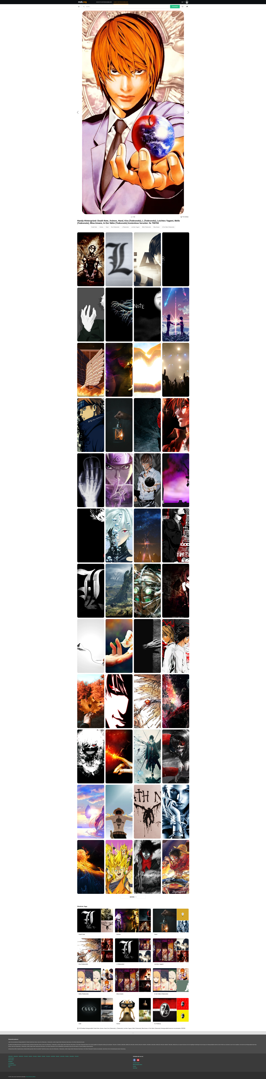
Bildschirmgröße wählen (137, 1064)
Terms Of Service (29, 1076)
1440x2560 (53, 1056)
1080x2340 (21, 1056)
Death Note (94, 227)
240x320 (30, 1056)
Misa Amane (156, 227)
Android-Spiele (11, 1058)
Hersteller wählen (136, 1062)
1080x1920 (10, 1056)
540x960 (67, 1056)
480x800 (39, 1056)
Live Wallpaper (11, 1063)
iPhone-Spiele (11, 1059)
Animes (101, 227)
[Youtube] (138, 1061)
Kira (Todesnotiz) (115, 227)
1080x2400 (16, 1056)
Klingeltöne (10, 1061)
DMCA (34, 1076)
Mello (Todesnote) (146, 227)
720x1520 (76, 1056)
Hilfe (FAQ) (135, 1068)
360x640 (57, 1056)
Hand (107, 227)
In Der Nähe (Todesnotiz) (168, 227)
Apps (9, 1066)
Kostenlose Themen (12, 1065)
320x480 (43, 1056)
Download (175, 6)
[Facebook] (134, 1061)
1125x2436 (62, 1056)
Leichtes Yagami (135, 227)
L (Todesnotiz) (125, 227)
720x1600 (35, 1056)
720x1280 (26, 1056)
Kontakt (134, 1066)
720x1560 (48, 1056)
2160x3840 (71, 1056)
